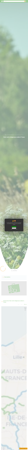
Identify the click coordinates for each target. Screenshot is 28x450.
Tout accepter (14, 226)
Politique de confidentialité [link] (14, 229)
